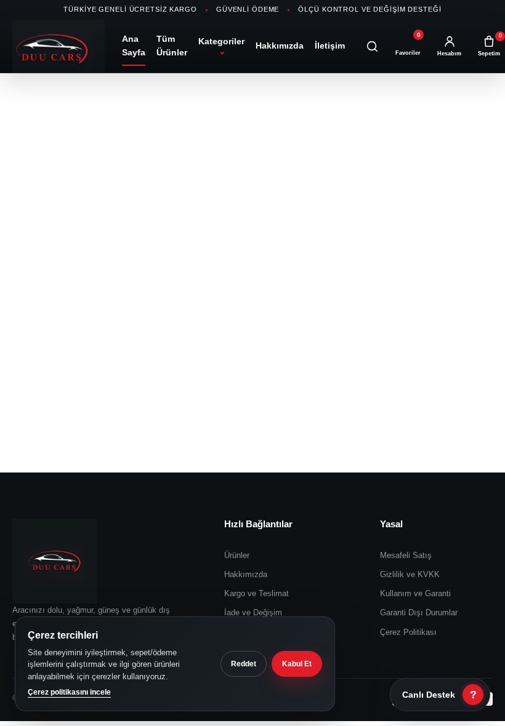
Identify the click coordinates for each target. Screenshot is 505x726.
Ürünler (236, 555)
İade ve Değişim (253, 612)
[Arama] (372, 46)
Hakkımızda (280, 45)
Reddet (243, 664)
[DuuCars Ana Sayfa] (58, 46)
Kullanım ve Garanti (415, 593)
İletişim (330, 45)
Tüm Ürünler (171, 45)
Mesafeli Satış (406, 555)
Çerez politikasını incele (69, 692)
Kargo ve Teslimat (256, 593)
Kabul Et (297, 664)
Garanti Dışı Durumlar (419, 612)
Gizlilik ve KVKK (410, 574)
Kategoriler (221, 46)
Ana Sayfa (133, 45)
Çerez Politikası (408, 632)
